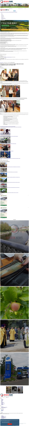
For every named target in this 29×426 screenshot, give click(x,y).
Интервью (2, 399)
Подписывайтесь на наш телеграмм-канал (4, 126)
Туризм (2, 403)
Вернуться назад (1, 62)
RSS (2, 412)
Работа (2, 400)
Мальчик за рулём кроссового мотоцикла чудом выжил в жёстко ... (13, 182)
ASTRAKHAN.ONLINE (3, 416)
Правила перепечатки (3, 407)
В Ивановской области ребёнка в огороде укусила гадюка (12, 192)
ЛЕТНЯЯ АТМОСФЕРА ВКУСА (3, 18)
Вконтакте (3, 409)
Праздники (2, 14)
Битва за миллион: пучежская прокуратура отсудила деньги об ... (13, 187)
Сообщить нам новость (12, 62)
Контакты (2, 406)
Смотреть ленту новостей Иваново (11, 126)
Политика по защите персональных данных (5, 422)
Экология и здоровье (2, 16)
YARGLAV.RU (2, 418)
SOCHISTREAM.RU (3, 417)
